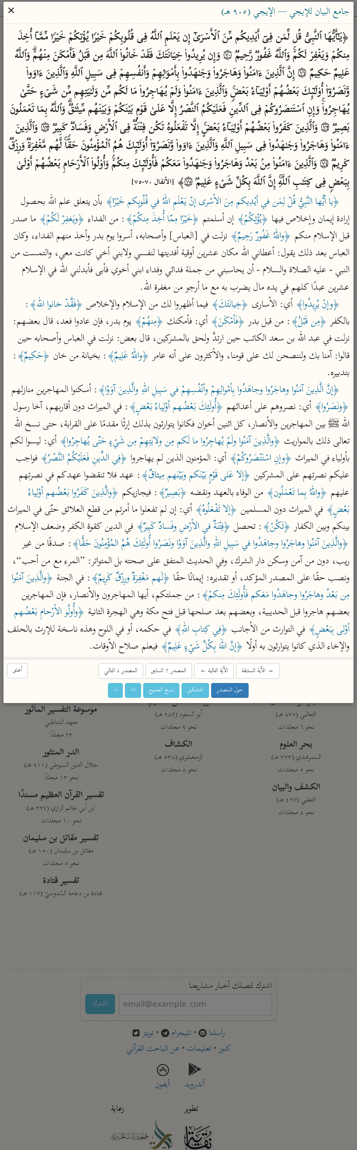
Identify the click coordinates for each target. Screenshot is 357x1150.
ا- (116, 690)
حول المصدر (230, 690)
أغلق (18, 671)
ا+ (133, 690)
